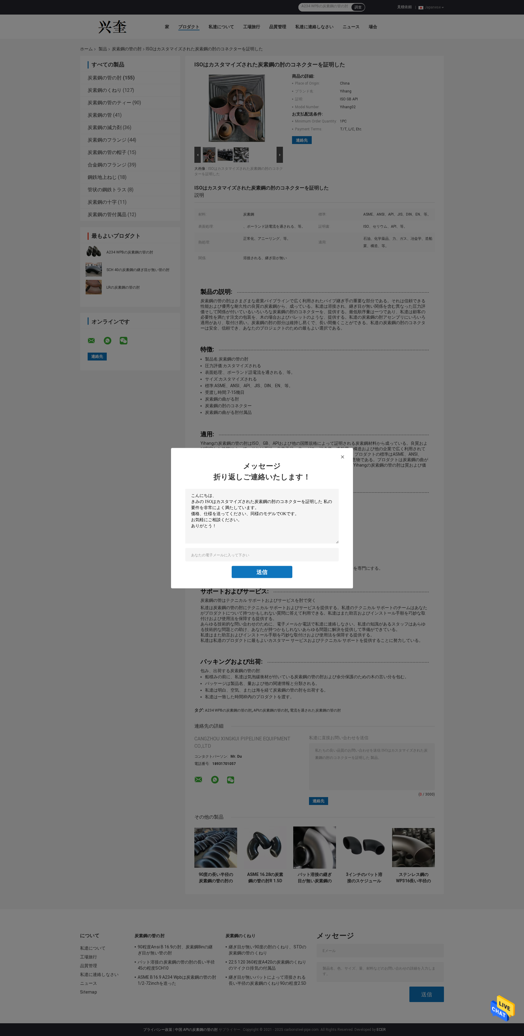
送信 (262, 571)
